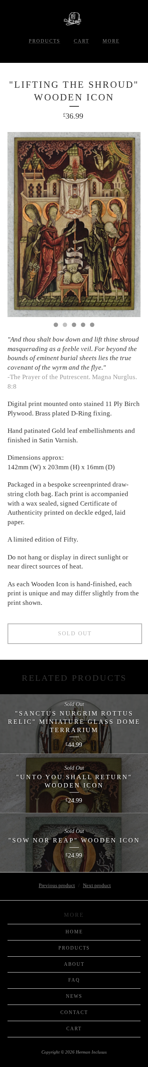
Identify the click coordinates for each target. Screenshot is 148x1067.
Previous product (57, 885)
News (74, 996)
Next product (97, 885)
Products (44, 41)
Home (74, 932)
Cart (81, 41)
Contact (74, 1012)
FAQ (74, 980)
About (74, 964)
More (111, 41)
